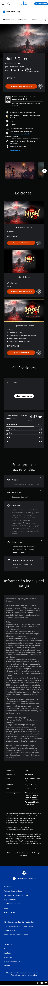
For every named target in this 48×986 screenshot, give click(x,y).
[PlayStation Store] (12, 12)
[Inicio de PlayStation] (24, 3)
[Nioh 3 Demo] (20, 170)
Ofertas (35, 20)
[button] (19, 134)
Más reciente (8, 20)
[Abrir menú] (3, 4)
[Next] (44, 171)
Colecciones (23, 20)
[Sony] (42, 985)
